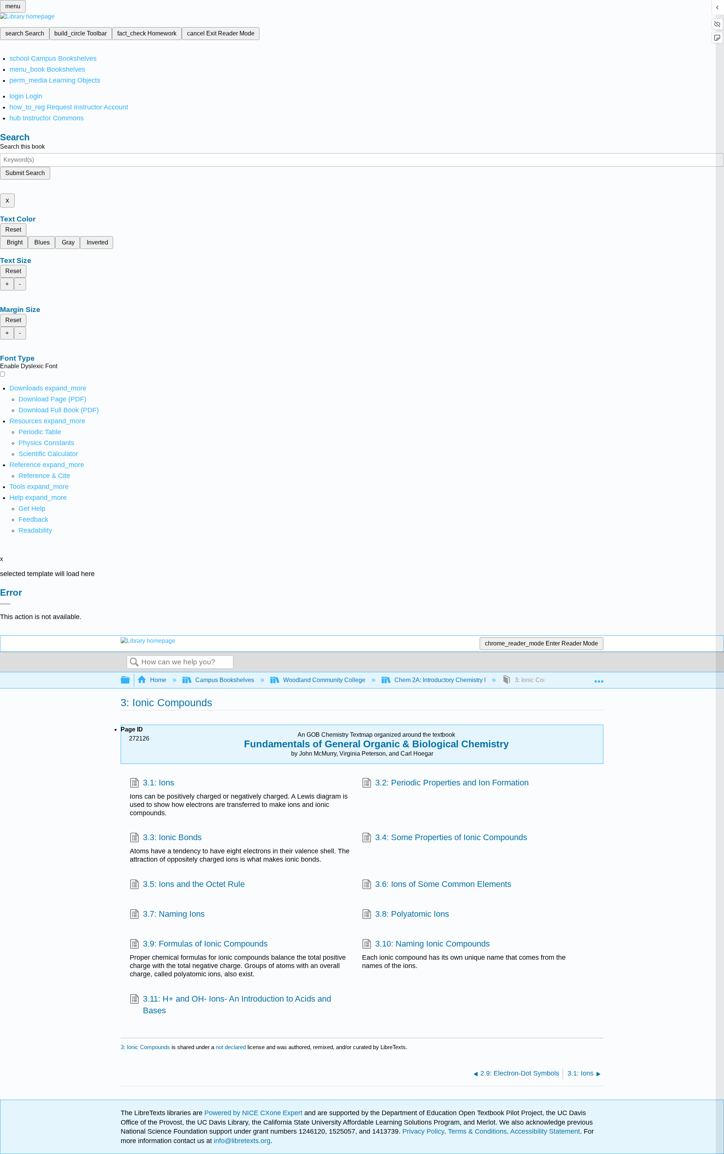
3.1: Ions (158, 782)
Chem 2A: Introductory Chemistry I (440, 680)
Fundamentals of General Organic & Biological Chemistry (376, 744)
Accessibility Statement (545, 1131)
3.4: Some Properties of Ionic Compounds (451, 837)
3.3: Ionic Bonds (172, 837)
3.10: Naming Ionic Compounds (432, 943)
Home (158, 680)
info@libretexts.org (241, 1141)
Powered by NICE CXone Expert (254, 1113)
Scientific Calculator (48, 454)
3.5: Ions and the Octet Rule (194, 884)
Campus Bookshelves (225, 680)
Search (134, 662)
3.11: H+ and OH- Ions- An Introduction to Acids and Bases (237, 1004)
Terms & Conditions (477, 1131)
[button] (33, 519)
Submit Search (25, 173)
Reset (13, 229)
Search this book (22, 146)
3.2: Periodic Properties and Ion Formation (452, 782)
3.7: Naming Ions (174, 914)
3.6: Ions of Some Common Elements (443, 884)
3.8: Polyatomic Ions (412, 914)
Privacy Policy (423, 1131)
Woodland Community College (324, 680)
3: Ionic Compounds (145, 1047)
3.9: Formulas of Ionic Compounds (205, 943)
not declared (231, 1047)
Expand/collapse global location (598, 678)
